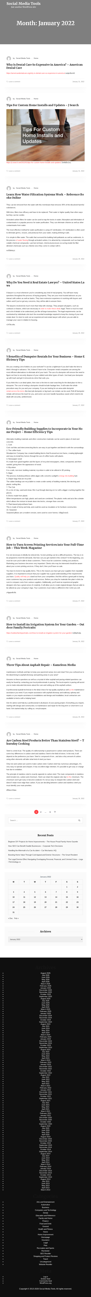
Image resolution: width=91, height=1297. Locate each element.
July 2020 (45, 1128)
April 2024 (45, 1033)
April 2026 (45, 982)
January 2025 (45, 1013)
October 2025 (45, 994)
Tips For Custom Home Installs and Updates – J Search (42, 105)
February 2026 (45, 986)
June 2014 (45, 1158)
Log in (45, 1277)
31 (13, 912)
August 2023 (45, 1050)
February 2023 (45, 1062)
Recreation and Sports (45, 1248)
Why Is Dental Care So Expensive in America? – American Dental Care (44, 66)
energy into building (66, 476)
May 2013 (45, 1186)
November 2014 (45, 1147)
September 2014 (45, 1152)
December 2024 (45, 1016)
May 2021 (45, 1107)
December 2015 (45, 1139)
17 (13, 902)
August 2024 (45, 1024)
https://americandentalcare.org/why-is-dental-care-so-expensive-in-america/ (35, 73)
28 (56, 907)
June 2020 (45, 1130)
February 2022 (45, 1088)
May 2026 (45, 979)
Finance (45, 1221)
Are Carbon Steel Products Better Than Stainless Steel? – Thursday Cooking (45, 742)
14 (56, 897)
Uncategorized (45, 1262)
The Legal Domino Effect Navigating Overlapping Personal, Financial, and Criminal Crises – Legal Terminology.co (45, 860)
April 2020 (45, 1135)
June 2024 (45, 1028)
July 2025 (45, 1001)
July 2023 (45, 1052)
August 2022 (45, 1075)
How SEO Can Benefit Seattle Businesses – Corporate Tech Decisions (35, 846)
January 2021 (45, 1115)
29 (67, 907)
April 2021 (45, 1109)
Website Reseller (45, 1264)
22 (67, 902)
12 (35, 897)
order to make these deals (51, 309)
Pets (45, 1245)
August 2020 (45, 1126)
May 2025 (45, 1005)
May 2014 (45, 1160)
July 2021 (45, 1103)
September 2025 (45, 996)
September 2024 (45, 1022)
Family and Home (45, 1218)
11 (24, 897)
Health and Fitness (45, 1229)
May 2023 (45, 1056)
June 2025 (45, 1003)
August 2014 (45, 1154)
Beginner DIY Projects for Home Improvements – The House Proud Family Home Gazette (43, 842)
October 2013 (45, 1175)
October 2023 (45, 1045)
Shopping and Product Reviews (45, 1256)
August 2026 (45, 973)
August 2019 (45, 1137)
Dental (45, 1213)
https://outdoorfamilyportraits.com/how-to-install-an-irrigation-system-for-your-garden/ (39, 633)
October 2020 (45, 1122)
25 (24, 907)
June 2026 (45, 977)
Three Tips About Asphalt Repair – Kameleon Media (41, 664)
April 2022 (45, 1084)
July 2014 (45, 1156)
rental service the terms (15, 391)
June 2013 (45, 1183)
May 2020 (45, 1132)
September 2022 (45, 1073)
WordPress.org (45, 1283)
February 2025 (45, 1011)
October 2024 (45, 1020)
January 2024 (45, 1039)
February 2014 (45, 1166)
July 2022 (45, 1077)
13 (45, 897)
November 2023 (45, 1043)
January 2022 (45, 1090)
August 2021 (45, 1101)
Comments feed (45, 1281)
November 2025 (45, 992)
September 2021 (45, 1098)
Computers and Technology (45, 1210)
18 (24, 902)
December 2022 (45, 1067)
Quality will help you (22, 577)
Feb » (16, 918)
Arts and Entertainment (45, 1202)
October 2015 (45, 1143)
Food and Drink (45, 1224)
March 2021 (45, 1111)
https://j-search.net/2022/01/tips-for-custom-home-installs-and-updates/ (33, 162)
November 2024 (45, 1018)
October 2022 (45, 1071)
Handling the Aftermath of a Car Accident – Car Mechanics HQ (32, 850)
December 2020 (45, 1118)
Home (36, 58)
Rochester (45, 1251)
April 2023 (45, 1058)
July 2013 (45, 1181)
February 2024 (45, 1037)
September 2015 (45, 1145)
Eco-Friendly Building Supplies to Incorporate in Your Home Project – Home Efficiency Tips (44, 430)
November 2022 (45, 1069)
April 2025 (45, 1007)
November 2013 (45, 1173)
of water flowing (22, 240)
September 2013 (45, 1177)
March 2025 (45, 1009)
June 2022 (45, 1079)
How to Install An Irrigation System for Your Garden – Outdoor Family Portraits (45, 626)
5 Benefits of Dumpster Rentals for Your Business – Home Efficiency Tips (45, 358)
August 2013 (45, 1179)
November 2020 (45, 1120)
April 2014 (45, 1162)
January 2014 (45, 1169)
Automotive (45, 1205)
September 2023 (45, 1047)
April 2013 (45, 1188)
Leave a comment (14, 82)
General (45, 1226)
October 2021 (45, 1096)
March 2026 (45, 984)
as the (71, 690)
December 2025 (45, 990)
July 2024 (45, 1026)
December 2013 (45, 1171)
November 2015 (45, 1141)
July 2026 (45, 975)
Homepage (45, 1237)
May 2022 (45, 1081)
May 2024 (45, 1030)
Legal (45, 1243)
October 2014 (45, 1149)
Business (45, 1207)
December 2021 (45, 1092)
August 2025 (45, 999)
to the (69, 777)
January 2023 (45, 1064)
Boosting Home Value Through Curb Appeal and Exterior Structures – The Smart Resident (42, 855)
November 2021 (45, 1094)
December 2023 (45, 1041)
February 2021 (45, 1113)
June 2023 (45, 1054)
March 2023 (45, 1060)
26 (35, 907)
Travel (45, 1259)
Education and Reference (45, 1215)
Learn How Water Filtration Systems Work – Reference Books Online (45, 196)
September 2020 (45, 1124)
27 (45, 907)
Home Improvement (45, 1235)
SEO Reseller (45, 1254)
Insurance (45, 1240)
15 (67, 897)
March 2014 (45, 1164)
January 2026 (45, 988)
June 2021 (45, 1105)
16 (77, 897)
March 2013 (45, 1190)
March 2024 (45, 1035)
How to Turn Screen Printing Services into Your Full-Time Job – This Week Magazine (45, 546)
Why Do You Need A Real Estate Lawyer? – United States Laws (45, 284)
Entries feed (45, 1279)
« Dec (10, 918)
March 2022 (45, 1086)
